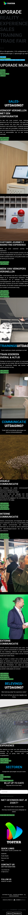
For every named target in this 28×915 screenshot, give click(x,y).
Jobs (2, 860)
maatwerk (3, 853)
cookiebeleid (13, 909)
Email (1, 788)
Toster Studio (4, 856)
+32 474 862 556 (5, 869)
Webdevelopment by (8, 899)
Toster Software (18, 894)
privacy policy (22, 909)
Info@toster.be (4, 871)
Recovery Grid (5, 858)
